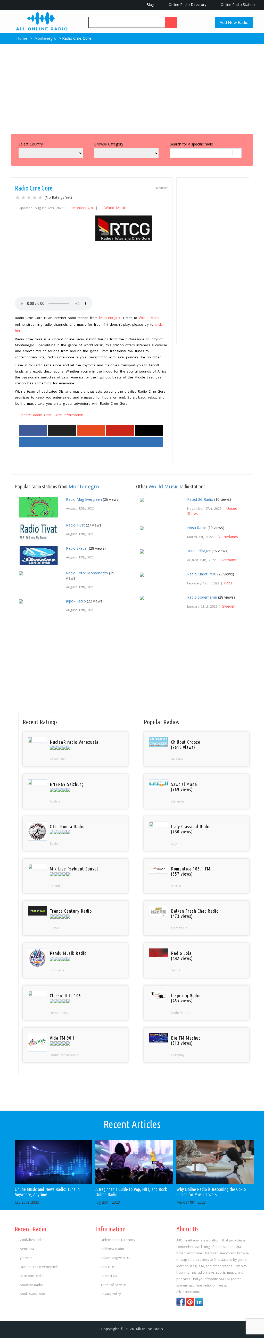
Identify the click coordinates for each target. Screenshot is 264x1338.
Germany (228, 559)
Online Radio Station (237, 4)
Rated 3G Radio (200, 499)
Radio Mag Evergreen (84, 499)
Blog (149, 4)
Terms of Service (113, 1285)
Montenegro (45, 38)
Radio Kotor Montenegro (87, 573)
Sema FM (27, 1249)
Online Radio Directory (187, 4)
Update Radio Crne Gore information (51, 414)
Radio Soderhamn (202, 597)
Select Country (31, 144)
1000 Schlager (199, 550)
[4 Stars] (34, 197)
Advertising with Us (115, 1258)
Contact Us (109, 1276)
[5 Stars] (40, 197)
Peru (228, 583)
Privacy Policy (111, 1294)
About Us (107, 1267)
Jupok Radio (76, 601)
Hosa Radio (197, 527)
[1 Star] (17, 197)
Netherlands (228, 536)
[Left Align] (171, 22)
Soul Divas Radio (32, 1294)
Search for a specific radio (191, 144)
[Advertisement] (132, 87)
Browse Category (108, 144)
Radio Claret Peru (201, 574)
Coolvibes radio (32, 1240)
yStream (26, 1258)
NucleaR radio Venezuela (39, 1267)
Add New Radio (234, 22)
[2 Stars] (23, 197)
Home (21, 38)
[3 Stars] (28, 197)
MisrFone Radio (32, 1276)
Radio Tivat (75, 525)
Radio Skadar (77, 548)
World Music (115, 207)
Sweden (228, 606)
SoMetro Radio (31, 1285)
